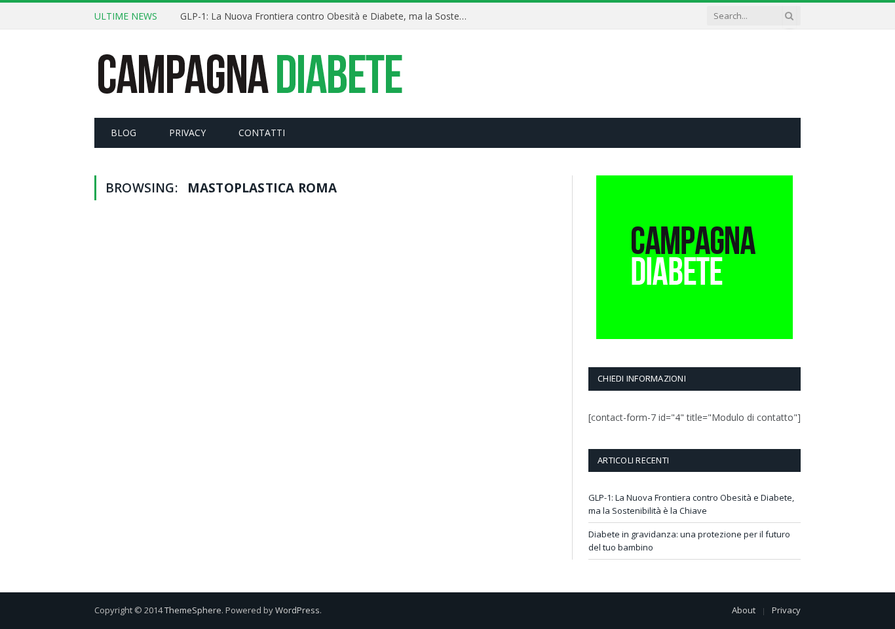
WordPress (297, 610)
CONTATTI (261, 132)
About (743, 610)
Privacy (786, 610)
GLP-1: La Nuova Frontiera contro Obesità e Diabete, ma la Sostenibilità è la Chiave (327, 16)
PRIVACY (187, 132)
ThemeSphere (192, 610)
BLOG (123, 132)
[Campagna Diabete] (249, 73)
